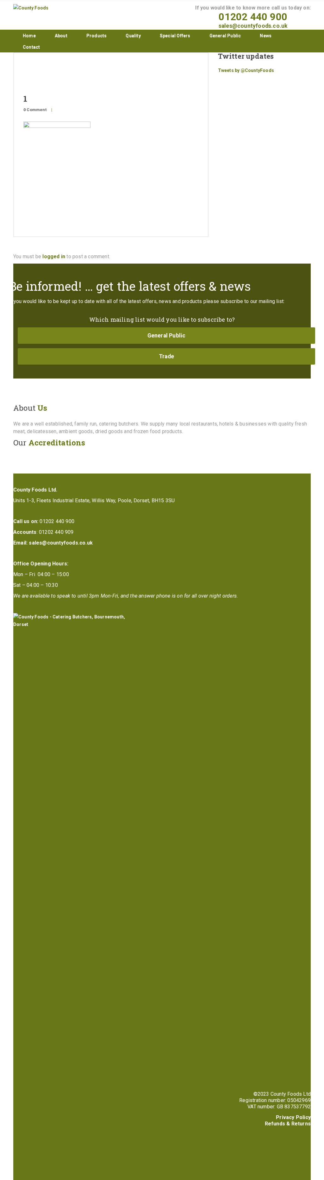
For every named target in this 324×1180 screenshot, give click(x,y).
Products (96, 35)
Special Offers (175, 35)
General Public (225, 35)
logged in (53, 256)
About (61, 35)
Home (29, 35)
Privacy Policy (293, 1117)
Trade (166, 356)
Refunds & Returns (288, 1124)
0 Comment (35, 109)
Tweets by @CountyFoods (246, 70)
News (265, 35)
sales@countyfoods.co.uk (253, 26)
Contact (31, 47)
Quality (133, 35)
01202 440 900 (253, 17)
